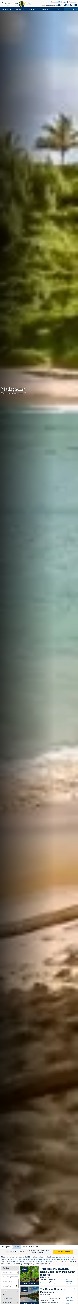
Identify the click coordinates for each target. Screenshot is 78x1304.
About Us (32, 9)
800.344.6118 (67, 5)
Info (37, 1247)
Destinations (6, 9)
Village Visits (35, 1259)
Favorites (73, 2)
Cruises (24, 1247)
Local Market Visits (67, 1259)
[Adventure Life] (16, 3)
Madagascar (6, 1247)
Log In (64, 2)
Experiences (19, 9)
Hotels (31, 1247)
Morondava (39, 1261)
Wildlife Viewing (16, 1259)
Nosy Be (12, 1261)
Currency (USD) (55, 2)
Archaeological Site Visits (49, 1259)
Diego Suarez (30, 1261)
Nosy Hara (50, 1261)
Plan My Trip (45, 9)
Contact (57, 9)
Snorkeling (26, 1259)
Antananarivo (20, 1261)
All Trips (17, 1247)
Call (38, 1253)
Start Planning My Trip (62, 1251)
